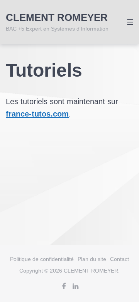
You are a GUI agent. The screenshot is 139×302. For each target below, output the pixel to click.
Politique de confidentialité (42, 259)
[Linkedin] (75, 286)
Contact (119, 259)
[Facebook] (64, 286)
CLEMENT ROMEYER (57, 17)
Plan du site (92, 259)
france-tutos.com (37, 114)
